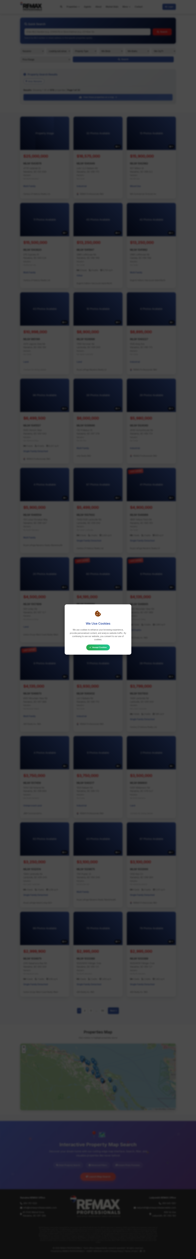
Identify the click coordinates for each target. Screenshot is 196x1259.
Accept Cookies (99, 647)
